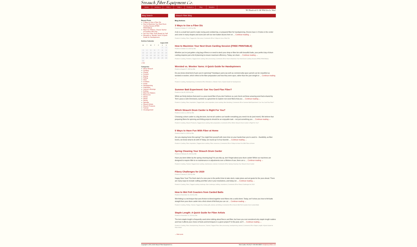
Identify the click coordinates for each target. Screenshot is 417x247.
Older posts (179, 234)
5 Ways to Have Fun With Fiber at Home (196, 130)
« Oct (143, 63)
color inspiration (210, 102)
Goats (145, 83)
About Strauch (148, 68)
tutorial (215, 164)
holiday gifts (206, 205)
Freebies (146, 81)
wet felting (219, 205)
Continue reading (243, 35)
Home (147, 7)
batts (203, 102)
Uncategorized (148, 110)
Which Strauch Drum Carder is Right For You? (200, 110)
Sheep (145, 97)
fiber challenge (210, 184)
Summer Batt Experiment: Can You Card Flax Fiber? (203, 89)
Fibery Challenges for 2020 (189, 171)
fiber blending (228, 102)
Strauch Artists (148, 104)
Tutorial (145, 108)
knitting (218, 184)
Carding (146, 70)
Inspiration (146, 87)
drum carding (201, 59)
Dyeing (145, 76)
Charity (145, 72)
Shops (145, 98)
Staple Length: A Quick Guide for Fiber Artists (200, 212)
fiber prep (200, 38)
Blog (200, 7)
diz (196, 38)
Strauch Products (149, 106)
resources (217, 143)
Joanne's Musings (149, 89)
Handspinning (148, 85)
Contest (146, 74)
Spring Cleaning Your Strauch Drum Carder (198, 151)
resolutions (224, 184)
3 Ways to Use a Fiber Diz (152, 22)
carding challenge (200, 184)
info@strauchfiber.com (269, 244)
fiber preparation (215, 123)
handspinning (234, 225)
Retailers (211, 7)
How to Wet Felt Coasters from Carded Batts (199, 192)
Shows (145, 100)
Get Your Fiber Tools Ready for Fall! (155, 33)
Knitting (145, 91)
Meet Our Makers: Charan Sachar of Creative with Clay (155, 30)
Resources (147, 95)
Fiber (145, 80)
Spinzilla (146, 102)
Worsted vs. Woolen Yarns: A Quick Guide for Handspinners (155, 36)
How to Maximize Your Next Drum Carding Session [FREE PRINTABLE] (154, 26)
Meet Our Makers (149, 93)
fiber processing (210, 59)
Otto (194, 28)
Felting (145, 78)
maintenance (209, 164)
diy (202, 205)
